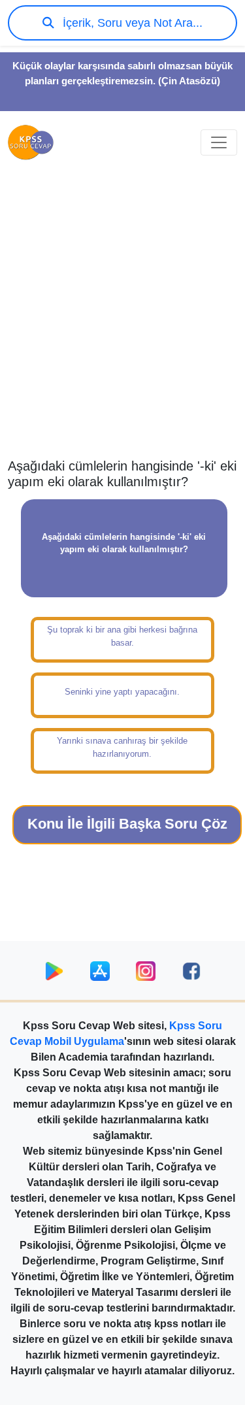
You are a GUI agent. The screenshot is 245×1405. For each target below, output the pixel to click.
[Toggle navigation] (219, 142)
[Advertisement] (122, 322)
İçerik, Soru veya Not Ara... (131, 22)
